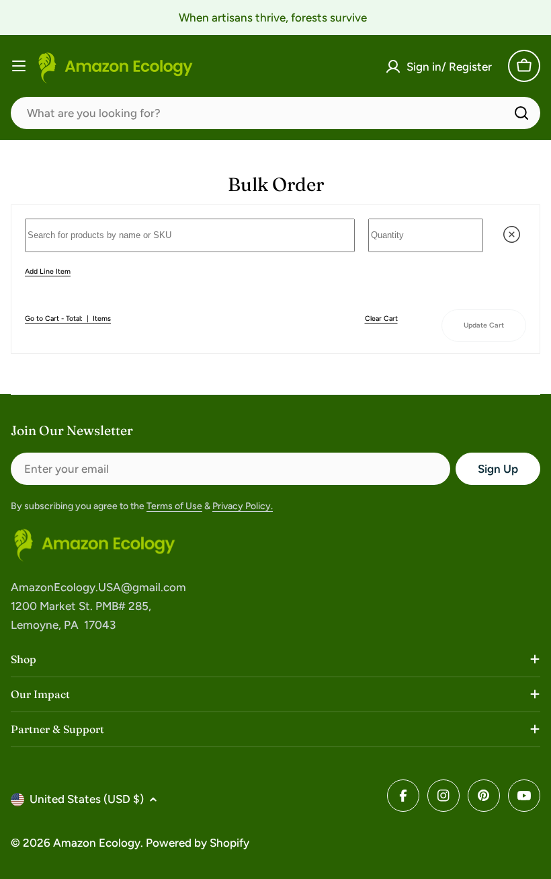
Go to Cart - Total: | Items (68, 318)
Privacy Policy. (242, 506)
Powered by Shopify (197, 842)
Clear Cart (381, 318)
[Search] (521, 113)
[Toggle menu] (19, 66)
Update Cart (484, 325)
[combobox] (275, 113)
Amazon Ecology (96, 842)
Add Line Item (48, 271)
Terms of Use (174, 506)
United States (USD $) (87, 799)
